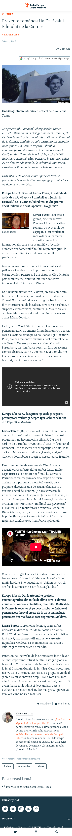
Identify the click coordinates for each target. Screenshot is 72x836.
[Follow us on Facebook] (5, 809)
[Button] (63, 49)
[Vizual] (16, 832)
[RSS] (28, 809)
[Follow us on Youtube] (13, 809)
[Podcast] (36, 832)
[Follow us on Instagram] (21, 809)
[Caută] (57, 832)
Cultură (7, 14)
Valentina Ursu (10, 34)
